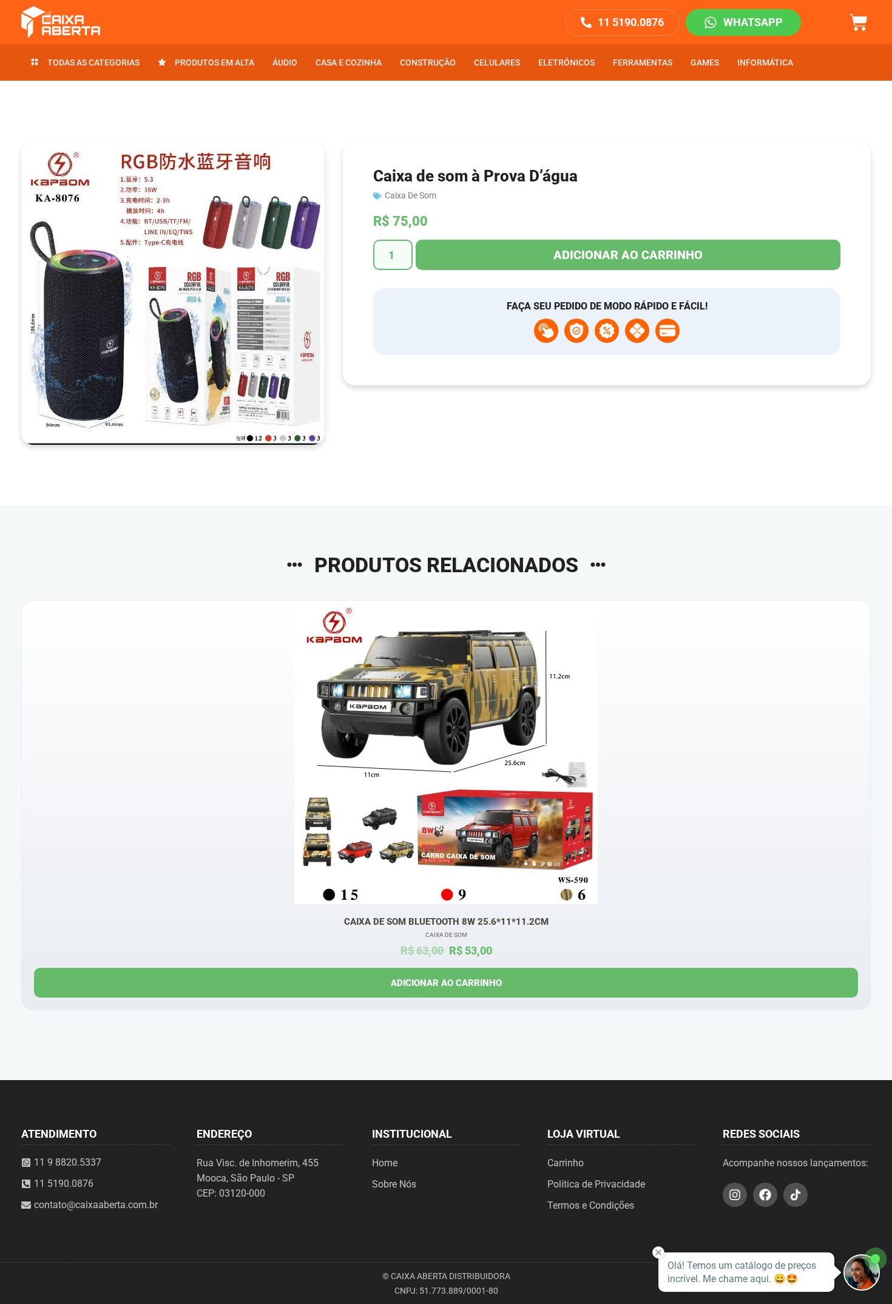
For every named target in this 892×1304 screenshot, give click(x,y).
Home (384, 1163)
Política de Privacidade (596, 1184)
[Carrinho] (859, 21)
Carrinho (565, 1163)
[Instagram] (735, 1195)
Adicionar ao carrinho (628, 255)
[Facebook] (765, 1195)
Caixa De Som (410, 195)
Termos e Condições (590, 1205)
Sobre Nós (394, 1184)
